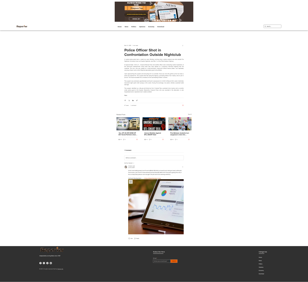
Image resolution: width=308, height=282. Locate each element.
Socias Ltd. (60, 269)
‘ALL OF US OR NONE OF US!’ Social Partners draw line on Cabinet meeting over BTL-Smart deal (127, 134)
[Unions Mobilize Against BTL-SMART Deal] (154, 123)
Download (261, 273)
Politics (260, 264)
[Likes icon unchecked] (129, 239)
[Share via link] (137, 100)
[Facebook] (40, 263)
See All (190, 114)
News (175, 34)
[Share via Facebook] (125, 100)
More (181, 34)
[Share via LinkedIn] (133, 100)
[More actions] (183, 45)
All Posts (119, 34)
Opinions (167, 34)
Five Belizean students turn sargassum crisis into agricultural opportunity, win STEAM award (180, 134)
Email (154, 258)
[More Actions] (183, 167)
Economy (145, 34)
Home (260, 257)
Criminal (137, 34)
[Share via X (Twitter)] (129, 100)
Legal (160, 34)
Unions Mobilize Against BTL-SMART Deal (152, 134)
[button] (156, 206)
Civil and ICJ (128, 34)
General (153, 34)
